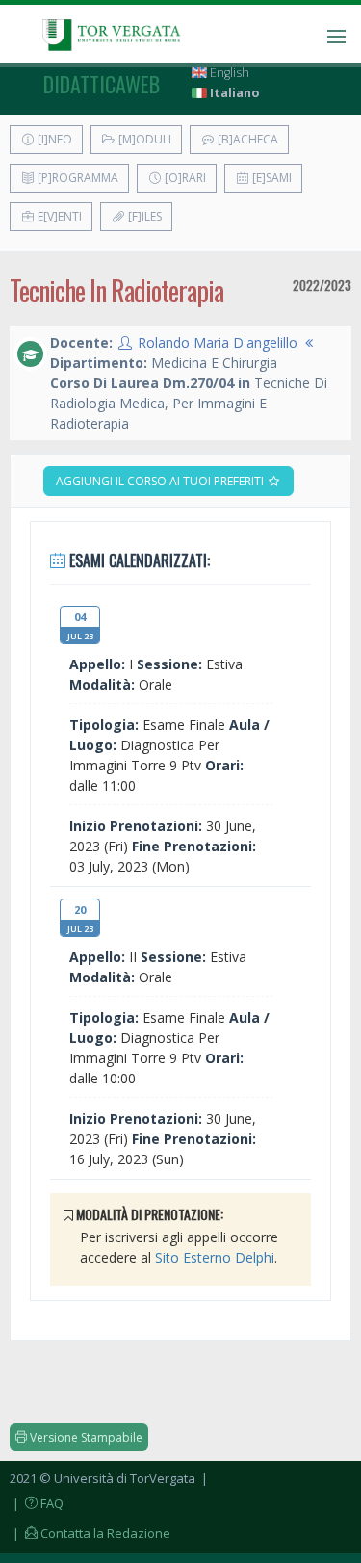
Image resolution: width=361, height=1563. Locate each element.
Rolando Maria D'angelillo (217, 342)
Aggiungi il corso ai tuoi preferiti (161, 481)
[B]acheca (246, 139)
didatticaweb (101, 83)
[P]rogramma (76, 177)
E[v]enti (58, 216)
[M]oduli (143, 139)
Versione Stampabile (84, 1437)
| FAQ (37, 1503)
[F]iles (143, 216)
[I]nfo (53, 139)
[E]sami (270, 177)
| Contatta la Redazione (90, 1533)
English (228, 73)
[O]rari (184, 177)
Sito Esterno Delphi (214, 1257)
